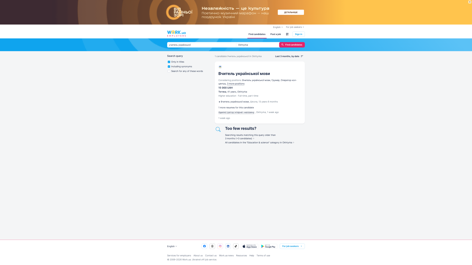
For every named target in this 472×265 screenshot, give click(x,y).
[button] (287, 34)
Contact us (211, 255)
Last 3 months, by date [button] (287, 56)
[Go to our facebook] (204, 246)
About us (198, 255)
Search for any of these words (187, 71)
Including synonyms (181, 66)
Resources (241, 255)
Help (251, 255)
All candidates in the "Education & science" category (258, 142)
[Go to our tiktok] (236, 246)
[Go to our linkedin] (228, 246)
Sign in (298, 34)
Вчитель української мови (244, 73)
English (171, 246)
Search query (175, 55)
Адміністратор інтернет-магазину (236, 112)
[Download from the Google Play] (268, 246)
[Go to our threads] (212, 246)
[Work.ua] (176, 33)
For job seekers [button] (290, 246)
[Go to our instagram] (220, 246)
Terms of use (263, 255)
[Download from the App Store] (249, 246)
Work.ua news (226, 255)
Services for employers (179, 255)
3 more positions (235, 83)
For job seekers (294, 27)
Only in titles (177, 61)
